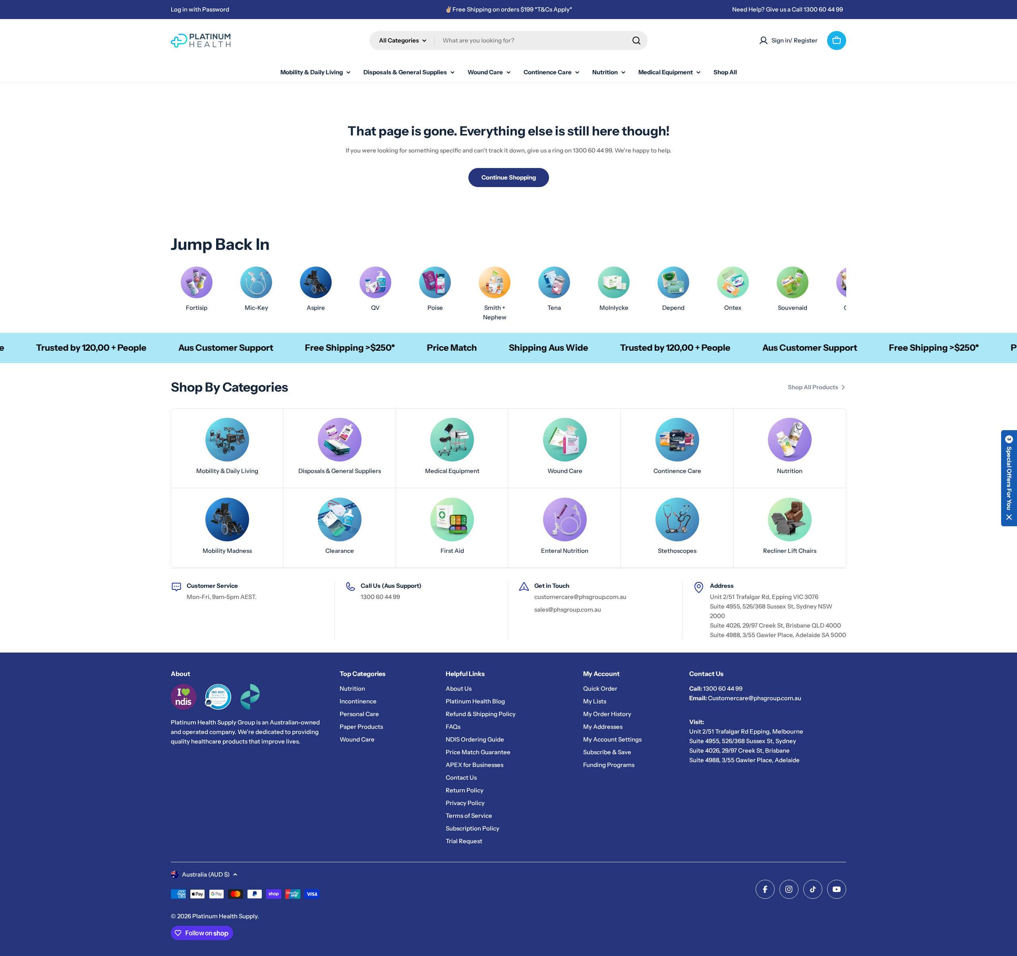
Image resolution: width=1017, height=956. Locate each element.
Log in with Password (200, 9)
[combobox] (508, 40)
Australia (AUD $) (206, 874)
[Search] (636, 40)
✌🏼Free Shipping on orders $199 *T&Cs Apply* (508, 9)
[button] (1009, 478)
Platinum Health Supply (224, 916)
